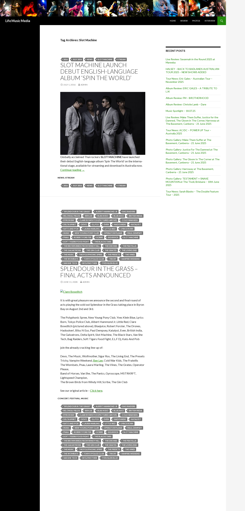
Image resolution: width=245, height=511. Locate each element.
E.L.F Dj (95, 224)
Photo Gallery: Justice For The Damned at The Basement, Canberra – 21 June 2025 (192, 151)
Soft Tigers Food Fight (76, 241)
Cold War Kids (130, 220)
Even (106, 224)
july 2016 (77, 59)
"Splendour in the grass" (77, 211)
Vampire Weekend (130, 259)
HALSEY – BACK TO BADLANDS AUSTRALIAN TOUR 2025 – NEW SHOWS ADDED (192, 70)
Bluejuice (119, 216)
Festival (75, 398)
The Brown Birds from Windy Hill (81, 246)
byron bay (68, 220)
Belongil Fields (71, 216)
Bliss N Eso (103, 216)
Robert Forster (82, 237)
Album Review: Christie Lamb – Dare (186, 104)
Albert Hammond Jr (106, 211)
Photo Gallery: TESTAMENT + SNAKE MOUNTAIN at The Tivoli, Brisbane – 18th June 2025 (192, 182)
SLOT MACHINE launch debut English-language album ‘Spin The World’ (99, 71)
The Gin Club (93, 250)
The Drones (111, 246)
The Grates (111, 250)
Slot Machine (105, 59)
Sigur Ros (113, 237)
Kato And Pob (71, 229)
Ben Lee (88, 216)
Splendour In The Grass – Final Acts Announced (99, 272)
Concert (63, 398)
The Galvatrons (72, 250)
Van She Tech (70, 263)
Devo (84, 224)
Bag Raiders (128, 211)
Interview (210, 21)
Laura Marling (92, 229)
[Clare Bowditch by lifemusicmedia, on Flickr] (71, 291)
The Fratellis (129, 246)
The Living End (129, 250)
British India (135, 216)
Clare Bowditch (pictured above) (98, 220)
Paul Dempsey (134, 233)
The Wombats (70, 259)
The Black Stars (102, 241)
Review (184, 21)
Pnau (66, 237)
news (90, 59)
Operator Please (113, 233)
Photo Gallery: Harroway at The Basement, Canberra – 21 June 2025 (190, 170)
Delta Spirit (69, 224)
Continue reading (72, 169)
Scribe (99, 237)
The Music (68, 254)
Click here (96, 390)
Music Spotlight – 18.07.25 (180, 110)
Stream (69, 177)
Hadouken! (120, 224)
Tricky (112, 259)
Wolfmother (89, 263)
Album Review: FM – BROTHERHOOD (187, 97)
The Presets (113, 254)
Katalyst (136, 224)
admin (84, 84)
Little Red (110, 229)
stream (121, 59)
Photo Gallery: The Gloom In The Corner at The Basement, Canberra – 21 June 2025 (193, 161)
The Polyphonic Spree (90, 254)
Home (173, 21)
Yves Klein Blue (110, 263)
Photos (196, 21)
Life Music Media (17, 21)
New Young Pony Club (87, 233)
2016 (65, 59)
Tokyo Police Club (93, 259)
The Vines (130, 254)
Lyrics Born (127, 229)
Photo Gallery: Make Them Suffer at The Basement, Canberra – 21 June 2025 (188, 141)
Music (66, 233)
